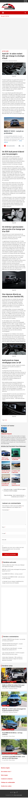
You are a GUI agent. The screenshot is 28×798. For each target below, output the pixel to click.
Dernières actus (7, 666)
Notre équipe (4, 775)
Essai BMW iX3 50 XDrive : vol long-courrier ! (12, 574)
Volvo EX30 (13, 681)
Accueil (3, 16)
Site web (4, 539)
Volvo (8, 681)
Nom (3, 527)
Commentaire (5, 510)
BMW (8, 705)
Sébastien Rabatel (13, 60)
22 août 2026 (5, 712)
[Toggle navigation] (3, 12)
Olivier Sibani (12, 736)
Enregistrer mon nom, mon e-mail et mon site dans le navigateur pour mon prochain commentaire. (13, 549)
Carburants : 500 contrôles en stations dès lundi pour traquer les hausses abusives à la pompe (12, 659)
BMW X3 (7, 729)
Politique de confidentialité (8, 782)
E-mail (4, 533)
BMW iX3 (8, 753)
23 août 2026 (5, 688)
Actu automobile (18, 795)
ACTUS (7, 16)
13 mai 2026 (5, 60)
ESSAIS (12, 729)
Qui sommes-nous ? (6, 771)
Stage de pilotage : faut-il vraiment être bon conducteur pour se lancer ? (14, 496)
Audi (7, 51)
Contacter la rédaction (6, 778)
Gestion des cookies (6, 786)
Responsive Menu (25, 1)
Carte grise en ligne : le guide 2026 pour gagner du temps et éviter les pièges (15, 490)
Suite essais (14, 753)
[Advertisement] (14, 35)
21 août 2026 (5, 736)
